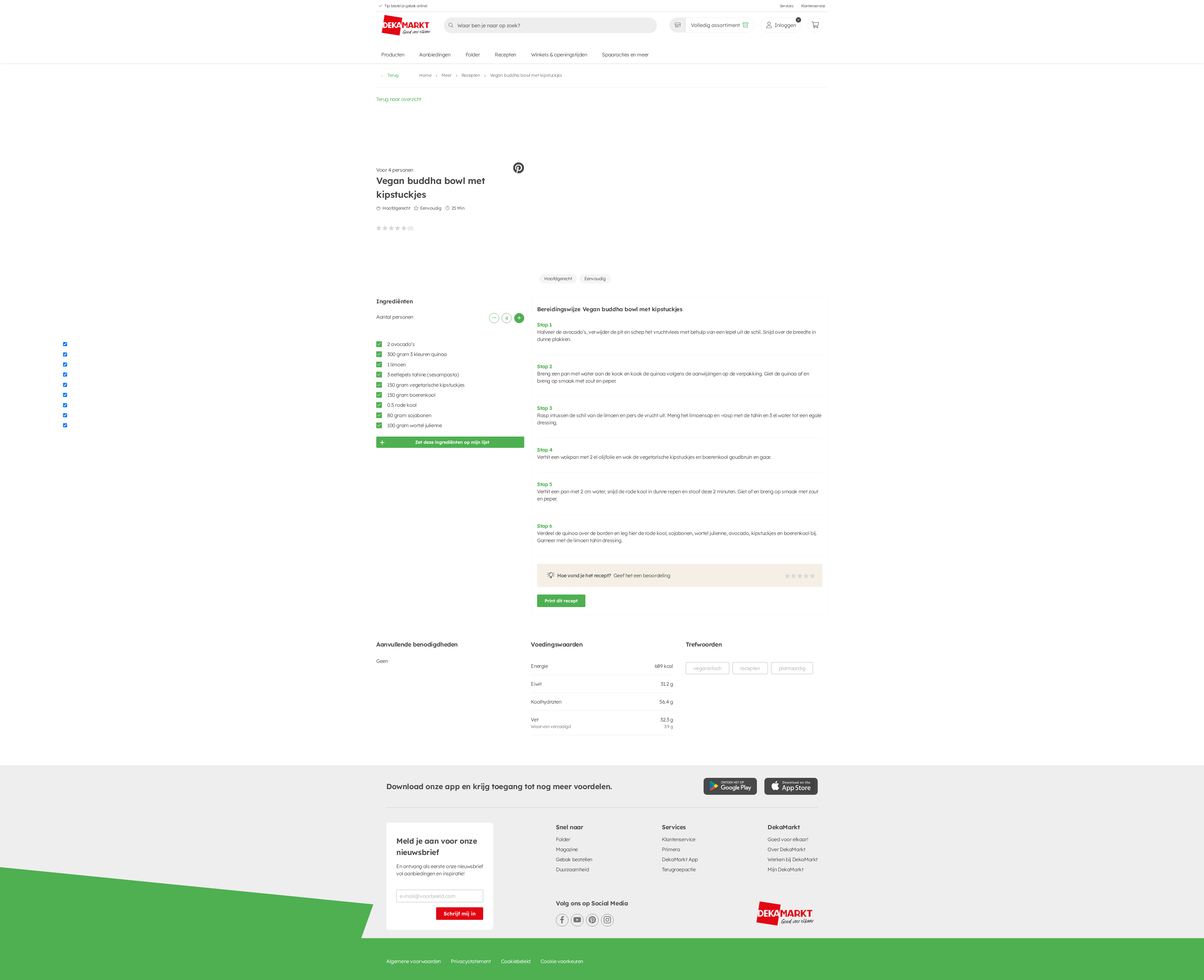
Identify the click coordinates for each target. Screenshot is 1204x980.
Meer (446, 75)
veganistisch (707, 668)
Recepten (505, 54)
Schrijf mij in (460, 913)
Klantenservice (813, 5)
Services (787, 5)
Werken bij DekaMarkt (793, 859)
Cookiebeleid (516, 961)
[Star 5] (403, 228)
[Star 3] (391, 228)
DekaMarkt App (680, 859)
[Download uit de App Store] (791, 786)
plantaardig (792, 668)
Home (425, 75)
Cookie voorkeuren (562, 961)
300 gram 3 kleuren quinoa (417, 354)
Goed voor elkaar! (788, 839)
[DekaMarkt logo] (406, 25)
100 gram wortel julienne (414, 425)
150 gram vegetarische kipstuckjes (426, 385)
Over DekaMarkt (786, 849)
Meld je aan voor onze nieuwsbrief (436, 846)
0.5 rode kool (402, 405)
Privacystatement (471, 961)
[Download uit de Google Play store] (730, 786)
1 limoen (396, 364)
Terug (393, 75)
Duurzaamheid (572, 869)
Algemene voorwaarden (413, 961)
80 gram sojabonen (409, 415)
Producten (392, 54)
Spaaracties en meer (625, 54)
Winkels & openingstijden (559, 54)
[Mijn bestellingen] (815, 25)
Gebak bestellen (574, 859)
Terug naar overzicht (398, 99)
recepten (750, 668)
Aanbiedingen (434, 54)
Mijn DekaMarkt (785, 869)
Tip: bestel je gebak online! (405, 5)
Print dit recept (561, 601)
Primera (671, 849)
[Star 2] (385, 228)
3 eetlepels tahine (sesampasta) (423, 374)
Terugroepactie (678, 869)
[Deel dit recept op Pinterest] (518, 168)
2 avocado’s (401, 344)
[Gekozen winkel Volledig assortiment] (677, 25)
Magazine (567, 849)
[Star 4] (397, 228)
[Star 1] (378, 228)
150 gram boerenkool (411, 395)
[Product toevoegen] (519, 318)
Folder (473, 54)
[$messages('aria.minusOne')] (494, 318)
